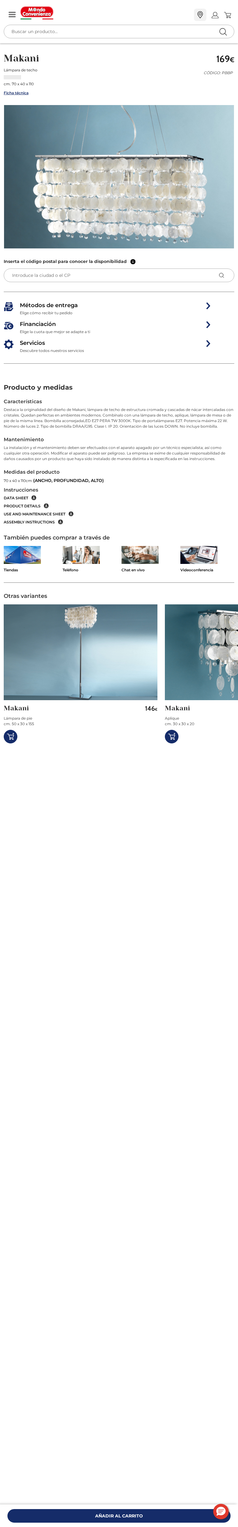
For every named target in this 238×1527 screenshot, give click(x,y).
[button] (119, 176)
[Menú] (12, 15)
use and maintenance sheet (34, 514)
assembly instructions (29, 522)
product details (22, 506)
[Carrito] (227, 15)
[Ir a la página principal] (104, 13)
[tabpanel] (119, 461)
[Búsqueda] (210, 15)
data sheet (16, 498)
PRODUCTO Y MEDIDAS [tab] (38, 387)
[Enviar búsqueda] (223, 32)
